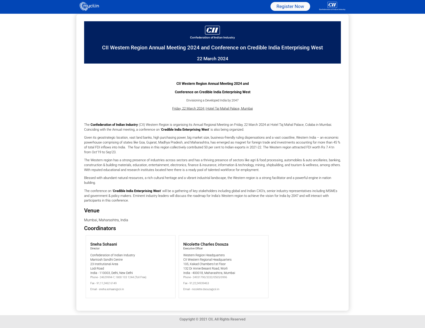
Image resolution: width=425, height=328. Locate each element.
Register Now (290, 6)
